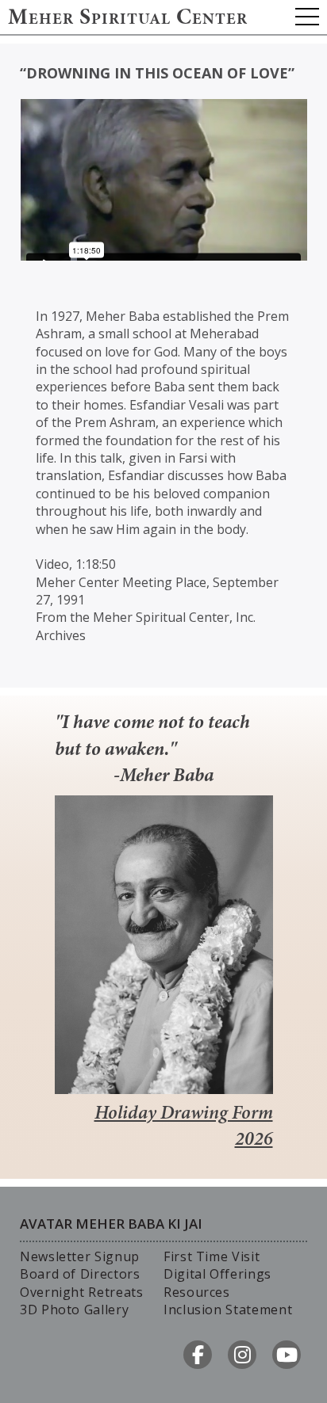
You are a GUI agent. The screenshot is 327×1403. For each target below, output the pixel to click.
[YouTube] (286, 1354)
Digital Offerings (217, 1274)
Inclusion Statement (228, 1309)
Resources (197, 1292)
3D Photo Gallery (74, 1309)
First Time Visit (212, 1256)
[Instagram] (242, 1354)
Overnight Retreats (82, 1292)
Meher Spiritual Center (128, 19)
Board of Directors (80, 1274)
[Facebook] (197, 1354)
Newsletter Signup (80, 1256)
